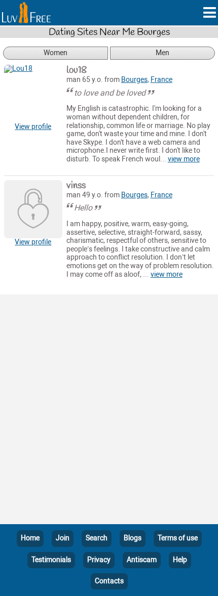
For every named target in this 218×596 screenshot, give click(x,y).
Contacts (109, 581)
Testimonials (51, 560)
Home (30, 538)
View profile (33, 126)
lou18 (76, 70)
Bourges (134, 79)
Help (180, 560)
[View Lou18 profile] (33, 94)
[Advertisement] (109, 411)
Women (55, 53)
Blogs (132, 538)
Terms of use (178, 538)
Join (62, 538)
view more (184, 159)
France (161, 79)
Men (162, 53)
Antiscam (142, 560)
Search (96, 538)
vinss (76, 185)
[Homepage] (26, 12)
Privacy (99, 560)
